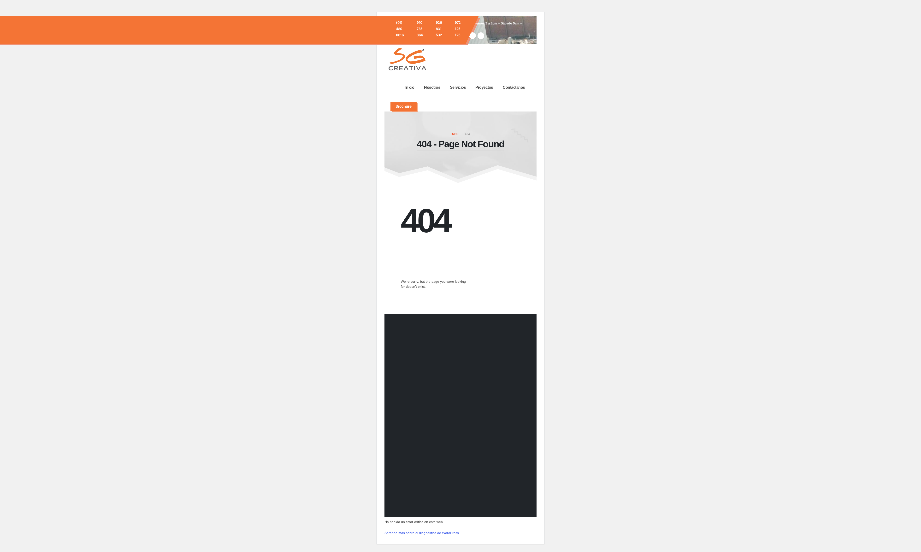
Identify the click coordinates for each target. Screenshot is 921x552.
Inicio (409, 87)
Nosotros (432, 87)
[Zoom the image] (403, 395)
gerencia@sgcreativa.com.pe (458, 450)
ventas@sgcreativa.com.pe (457, 439)
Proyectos (484, 87)
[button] (426, 106)
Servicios (458, 87)
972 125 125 (458, 28)
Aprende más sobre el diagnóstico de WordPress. (422, 533)
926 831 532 (439, 28)
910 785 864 (420, 28)
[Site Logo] (407, 60)
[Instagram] (472, 35)
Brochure (404, 106)
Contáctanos (514, 87)
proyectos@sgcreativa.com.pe (460, 456)
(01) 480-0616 (400, 28)
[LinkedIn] (481, 35)
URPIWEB (516, 506)
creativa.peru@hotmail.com (457, 444)
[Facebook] (468, 451)
